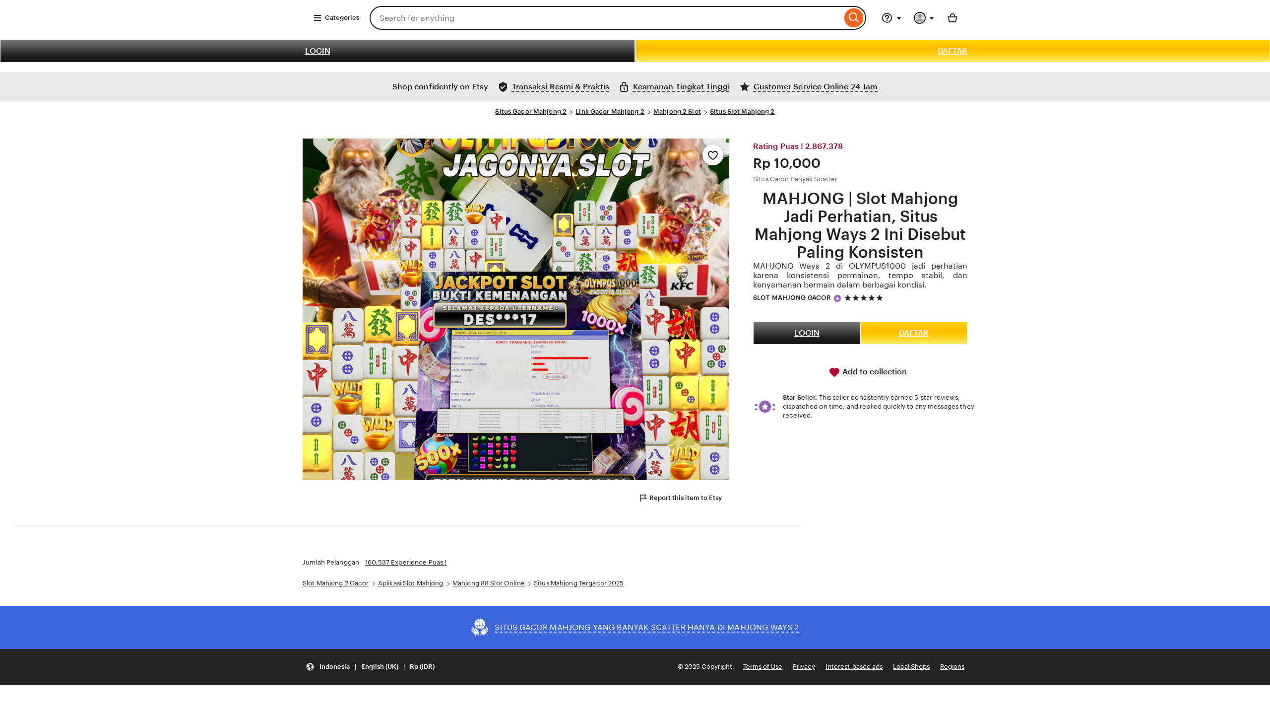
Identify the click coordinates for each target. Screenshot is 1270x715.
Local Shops (911, 666)
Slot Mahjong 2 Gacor (336, 583)
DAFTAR (952, 51)
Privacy (804, 666)
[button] (370, 667)
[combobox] (606, 18)
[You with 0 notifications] (924, 18)
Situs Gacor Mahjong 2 (531, 111)
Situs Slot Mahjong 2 (742, 111)
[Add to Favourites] (712, 154)
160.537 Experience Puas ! (405, 562)
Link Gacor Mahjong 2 (609, 111)
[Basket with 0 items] (952, 18)
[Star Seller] (837, 298)
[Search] (854, 18)
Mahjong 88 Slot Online (488, 583)
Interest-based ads (854, 666)
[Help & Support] (891, 18)
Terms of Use (762, 666)
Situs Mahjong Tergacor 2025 (579, 583)
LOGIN (317, 51)
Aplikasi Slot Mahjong (411, 583)
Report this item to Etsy (685, 497)
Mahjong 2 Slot (677, 111)
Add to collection (873, 371)
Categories (342, 17)
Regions (952, 666)
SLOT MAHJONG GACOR (792, 297)
